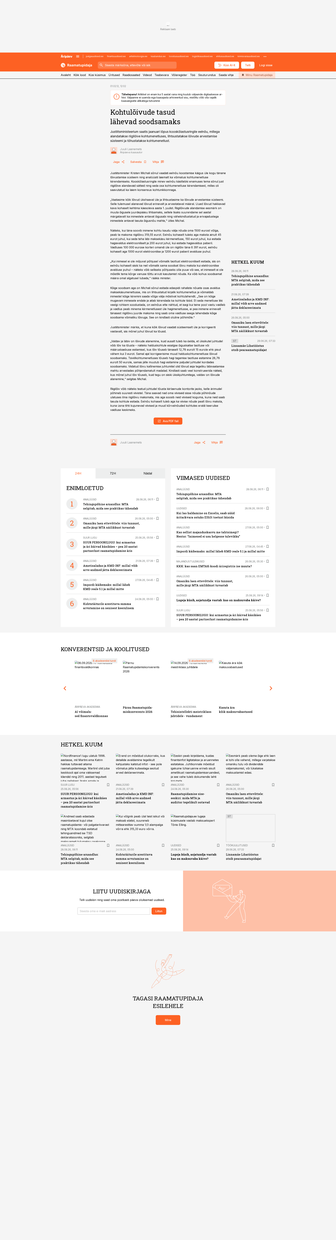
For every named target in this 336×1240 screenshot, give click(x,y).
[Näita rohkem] (264, 56)
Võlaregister (179, 75)
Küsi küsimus (97, 75)
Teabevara (162, 75)
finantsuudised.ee (116, 56)
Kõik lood (80, 75)
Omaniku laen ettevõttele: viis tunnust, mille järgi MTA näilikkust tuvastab (250, 327)
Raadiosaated (131, 75)
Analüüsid (90, 499)
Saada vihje (226, 75)
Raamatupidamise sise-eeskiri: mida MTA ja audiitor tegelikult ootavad (190, 798)
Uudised (181, 508)
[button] (114, 911)
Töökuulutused (237, 845)
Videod (147, 75)
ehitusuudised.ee (225, 56)
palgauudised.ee (94, 56)
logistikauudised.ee (202, 56)
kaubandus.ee (158, 56)
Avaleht (66, 75)
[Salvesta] (157, 499)
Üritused (114, 75)
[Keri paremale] (271, 688)
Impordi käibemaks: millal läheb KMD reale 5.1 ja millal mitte (220, 551)
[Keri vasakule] (65, 688)
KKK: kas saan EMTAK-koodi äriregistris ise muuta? (214, 566)
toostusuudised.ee (179, 56)
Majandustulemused (190, 561)
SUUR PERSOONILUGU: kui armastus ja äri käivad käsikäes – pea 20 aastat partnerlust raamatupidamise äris (110, 546)
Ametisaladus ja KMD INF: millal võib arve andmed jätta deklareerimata (250, 303)
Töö (192, 75)
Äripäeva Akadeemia (87, 706)
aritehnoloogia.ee (138, 56)
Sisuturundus (207, 75)
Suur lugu (90, 537)
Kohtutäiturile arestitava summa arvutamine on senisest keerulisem (134, 859)
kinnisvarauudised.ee (249, 56)
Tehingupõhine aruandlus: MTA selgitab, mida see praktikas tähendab (250, 280)
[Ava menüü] (77, 56)
